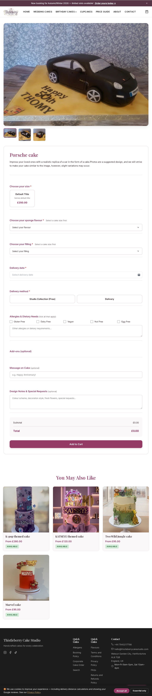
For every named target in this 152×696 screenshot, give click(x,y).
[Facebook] (10, 652)
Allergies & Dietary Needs (33, 316)
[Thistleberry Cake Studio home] (11, 11)
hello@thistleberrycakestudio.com (131, 649)
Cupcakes (86, 11)
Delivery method (20, 291)
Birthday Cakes (66, 11)
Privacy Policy (34, 692)
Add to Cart (76, 444)
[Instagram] (5, 652)
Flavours (95, 647)
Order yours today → (105, 3)
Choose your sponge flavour (38, 220)
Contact (130, 11)
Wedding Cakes (42, 11)
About (117, 11)
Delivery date (18, 267)
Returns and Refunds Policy (97, 679)
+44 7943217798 (123, 644)
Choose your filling (33, 244)
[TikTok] (15, 652)
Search (76, 670)
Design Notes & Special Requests (33, 391)
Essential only (139, 691)
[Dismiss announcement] (146, 3)
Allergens (77, 647)
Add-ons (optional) (20, 351)
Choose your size (20, 186)
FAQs (93, 670)
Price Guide (103, 11)
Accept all (122, 691)
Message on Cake (24, 367)
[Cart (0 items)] (146, 11)
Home (26, 11)
